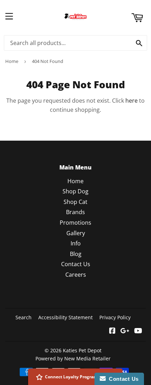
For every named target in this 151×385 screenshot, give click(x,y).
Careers (75, 274)
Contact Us (75, 264)
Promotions (75, 222)
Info (76, 243)
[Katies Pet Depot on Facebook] (112, 331)
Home (11, 61)
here (131, 100)
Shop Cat (75, 202)
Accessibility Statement (65, 317)
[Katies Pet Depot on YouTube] (138, 331)
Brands (75, 212)
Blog (75, 254)
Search (23, 317)
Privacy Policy (115, 317)
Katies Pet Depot (82, 350)
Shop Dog (75, 191)
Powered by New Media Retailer (73, 358)
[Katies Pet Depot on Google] (124, 331)
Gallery (75, 233)
